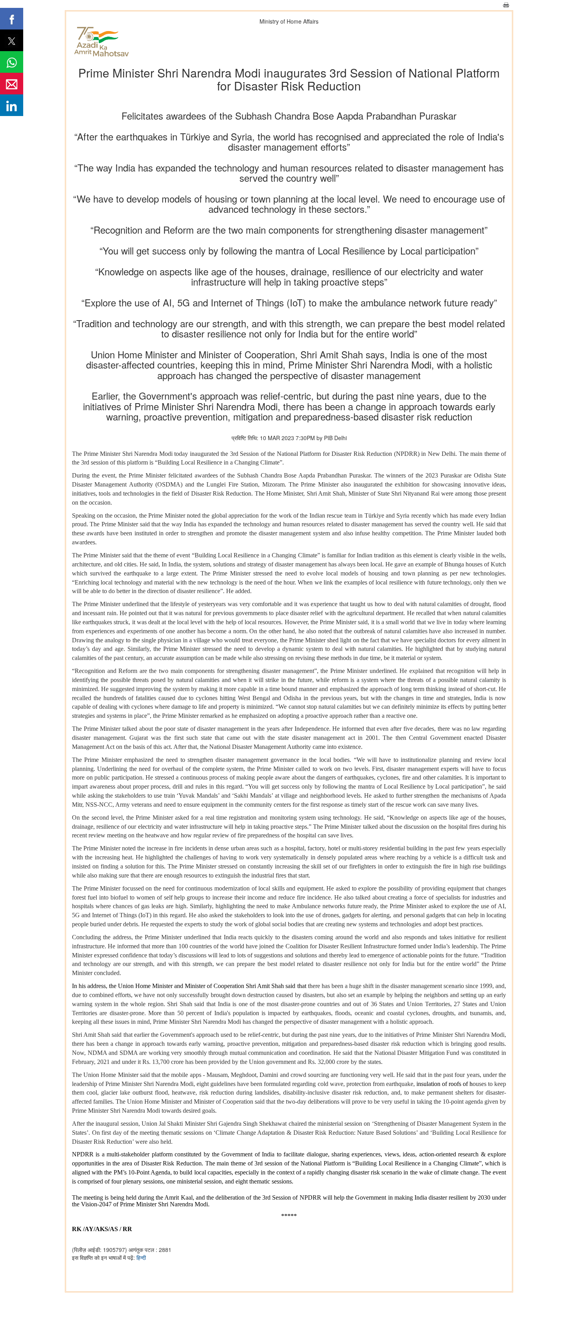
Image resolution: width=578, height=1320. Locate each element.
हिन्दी (141, 1257)
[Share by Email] (11, 83)
